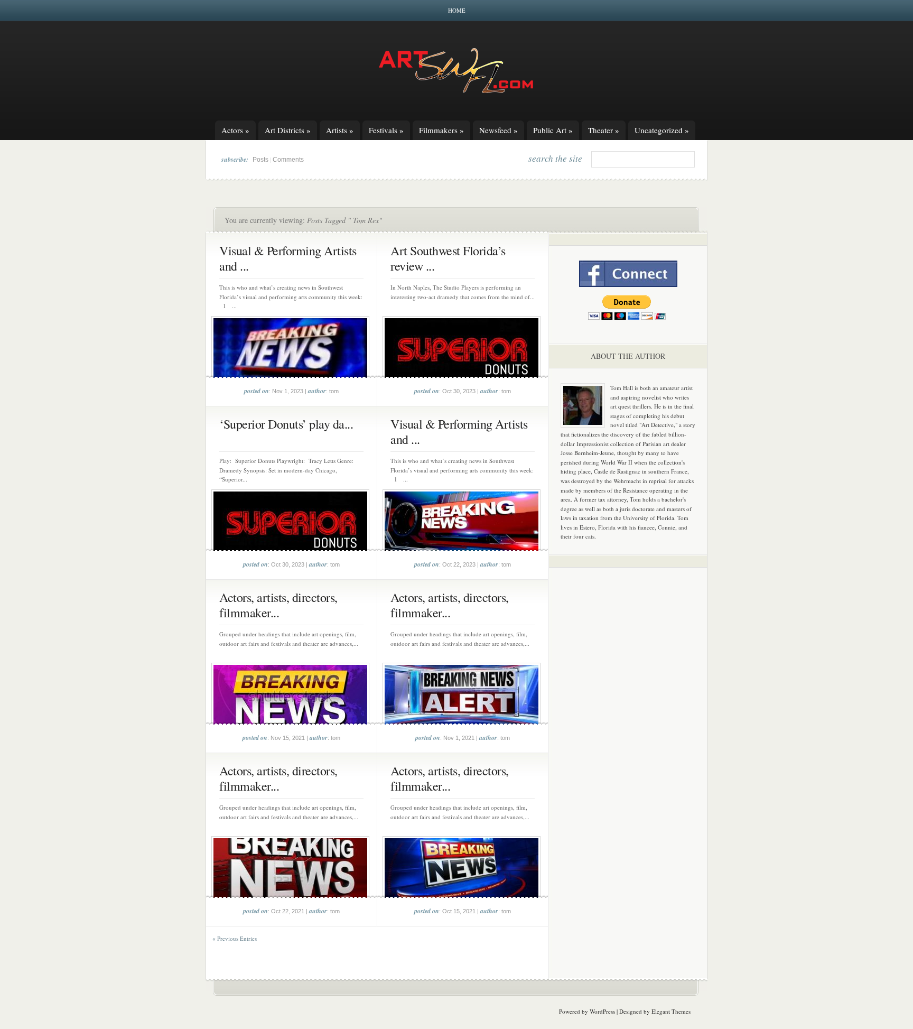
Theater (603, 130)
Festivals (386, 130)
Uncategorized (662, 130)
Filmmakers (441, 130)
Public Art (553, 130)
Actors (235, 130)
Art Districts (288, 130)
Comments (288, 159)
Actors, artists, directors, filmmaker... (278, 605)
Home (456, 10)
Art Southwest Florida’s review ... (448, 258)
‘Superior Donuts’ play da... (286, 423)
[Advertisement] (628, 741)
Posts (260, 159)
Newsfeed (498, 130)
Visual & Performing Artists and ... (288, 258)
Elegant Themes (671, 1011)
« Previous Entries (234, 938)
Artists (339, 130)
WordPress (602, 1011)
